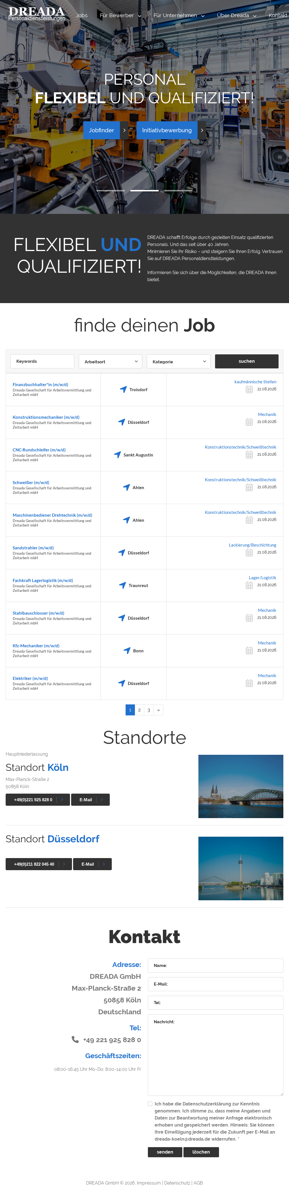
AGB (198, 1183)
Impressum (149, 1183)
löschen (201, 1152)
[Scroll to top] (276, 1187)
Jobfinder (101, 130)
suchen (247, 361)
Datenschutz (177, 1183)
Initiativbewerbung (167, 130)
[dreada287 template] (37, 14)
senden (165, 1152)
